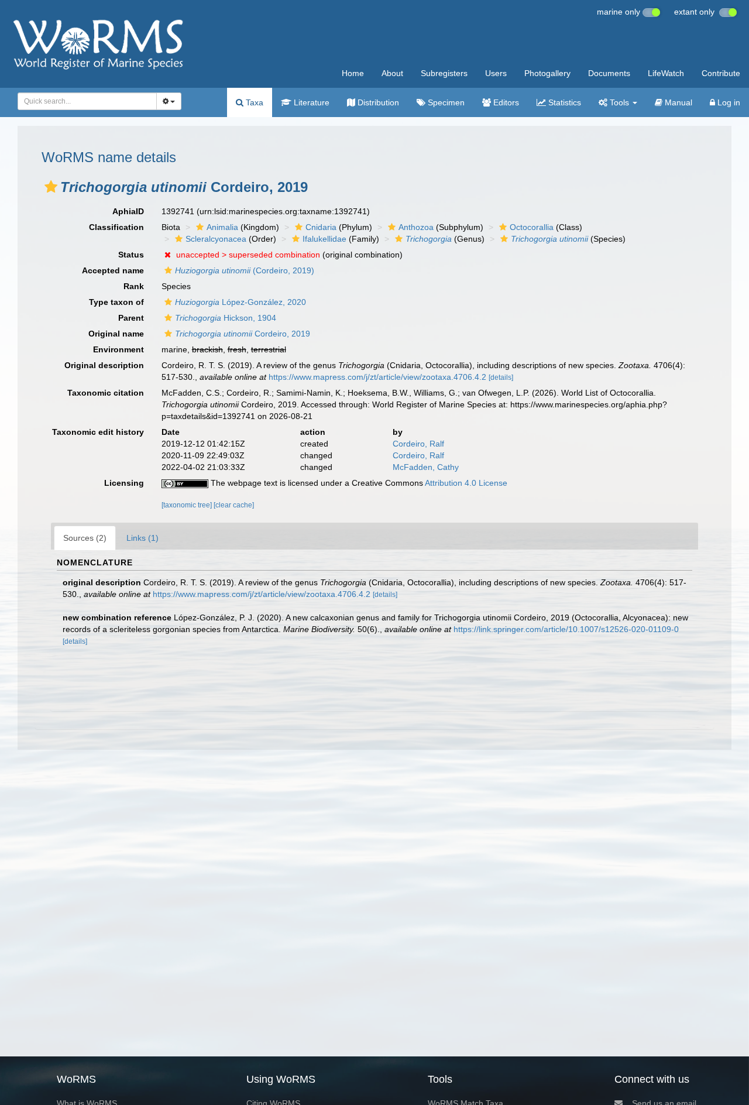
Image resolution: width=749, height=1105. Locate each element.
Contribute (721, 73)
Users (496, 73)
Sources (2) (84, 538)
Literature (310, 102)
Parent (131, 317)
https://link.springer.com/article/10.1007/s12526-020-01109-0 (566, 629)
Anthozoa (416, 227)
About (392, 73)
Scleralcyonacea (215, 238)
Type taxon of (116, 302)
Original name (116, 333)
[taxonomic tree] (188, 505)
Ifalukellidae (324, 238)
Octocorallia (532, 227)
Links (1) (142, 538)
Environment (118, 349)
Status (131, 254)
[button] (51, 187)
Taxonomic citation (105, 392)
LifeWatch (666, 73)
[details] (501, 377)
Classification (116, 227)
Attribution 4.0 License (466, 483)
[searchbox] (84, 101)
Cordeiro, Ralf (418, 443)
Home (353, 73)
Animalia (222, 227)
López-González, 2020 (240, 302)
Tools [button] (619, 102)
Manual (677, 102)
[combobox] (87, 101)
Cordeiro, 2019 (242, 333)
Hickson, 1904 (225, 317)
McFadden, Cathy (426, 467)
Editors (505, 102)
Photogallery (547, 73)
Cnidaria (320, 227)
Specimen (445, 102)
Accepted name (113, 270)
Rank (133, 286)
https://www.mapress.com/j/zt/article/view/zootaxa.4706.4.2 (377, 377)
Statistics (563, 102)
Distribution (377, 102)
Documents (609, 73)
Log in (727, 102)
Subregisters (444, 73)
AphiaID (128, 211)
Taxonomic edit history (98, 432)
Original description (104, 365)
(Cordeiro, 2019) (244, 270)
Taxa (253, 102)
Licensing (124, 483)
